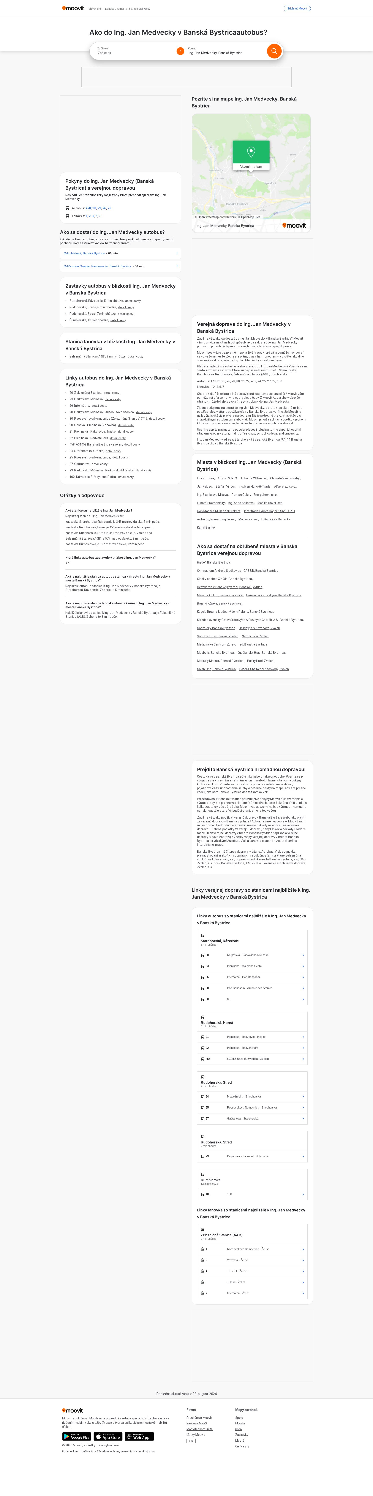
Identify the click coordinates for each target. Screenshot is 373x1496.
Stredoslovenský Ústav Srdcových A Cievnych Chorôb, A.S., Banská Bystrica (250, 620)
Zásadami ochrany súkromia (114, 1451)
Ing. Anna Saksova (241, 503)
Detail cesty (133, 300)
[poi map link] (251, 173)
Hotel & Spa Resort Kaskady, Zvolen (264, 669)
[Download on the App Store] (108, 1436)
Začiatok (102, 48)
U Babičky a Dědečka (275, 519)
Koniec (192, 48)
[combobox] (135, 53)
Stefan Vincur (225, 486)
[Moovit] (73, 8)
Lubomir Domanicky (211, 503)
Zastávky (241, 1434)
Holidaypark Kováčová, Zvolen (259, 628)
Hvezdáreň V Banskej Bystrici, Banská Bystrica (229, 587)
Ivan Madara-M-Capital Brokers (218, 511)
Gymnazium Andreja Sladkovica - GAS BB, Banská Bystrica (237, 570)
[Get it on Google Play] (76, 1436)
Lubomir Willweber (254, 478)
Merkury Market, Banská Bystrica (220, 661)
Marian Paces (248, 519)
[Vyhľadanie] (274, 51)
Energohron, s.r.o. (266, 494)
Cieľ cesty (242, 1446)
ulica (238, 1429)
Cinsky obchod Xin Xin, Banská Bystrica (224, 579)
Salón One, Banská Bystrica (216, 669)
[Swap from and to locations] (180, 51)
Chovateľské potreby (285, 478)
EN (191, 1441)
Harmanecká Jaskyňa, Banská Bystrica (273, 595)
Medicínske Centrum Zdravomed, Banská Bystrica (232, 644)
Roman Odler (241, 494)
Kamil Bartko (206, 527)
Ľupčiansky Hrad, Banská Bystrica (261, 652)
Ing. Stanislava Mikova (212, 494)
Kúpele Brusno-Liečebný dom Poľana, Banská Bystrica (235, 611)
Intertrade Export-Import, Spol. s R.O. (269, 511)
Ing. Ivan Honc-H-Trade (254, 486)
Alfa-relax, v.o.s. (285, 486)
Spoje (239, 1417)
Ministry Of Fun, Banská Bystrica (220, 595)
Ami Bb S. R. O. (227, 478)
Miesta (240, 1423)
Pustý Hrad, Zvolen (260, 661)
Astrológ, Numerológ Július (216, 519)
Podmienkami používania (77, 1451)
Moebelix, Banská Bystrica (215, 652)
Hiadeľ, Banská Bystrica (213, 562)
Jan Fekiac (204, 486)
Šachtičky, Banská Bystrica (216, 628)
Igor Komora (205, 478)
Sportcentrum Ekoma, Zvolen (217, 636)
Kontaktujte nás (145, 1451)
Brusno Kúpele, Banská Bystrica (219, 603)
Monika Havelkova (270, 503)
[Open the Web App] (139, 1436)
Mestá (239, 1440)
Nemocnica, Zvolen (255, 636)
